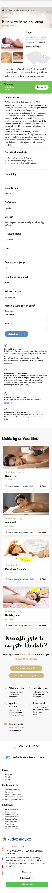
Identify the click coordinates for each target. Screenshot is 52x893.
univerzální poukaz (25, 659)
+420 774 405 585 (29, 746)
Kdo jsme (8, 774)
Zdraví (10, 10)
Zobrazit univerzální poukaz (26, 675)
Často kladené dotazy (13, 794)
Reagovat (8, 364)
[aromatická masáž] (18, 57)
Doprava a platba (11, 814)
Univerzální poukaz (12, 821)
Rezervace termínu (12, 816)
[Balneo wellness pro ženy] (12, 41)
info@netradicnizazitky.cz (29, 757)
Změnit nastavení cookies (14, 799)
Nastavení (26, 872)
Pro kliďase (40, 37)
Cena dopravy (10, 824)
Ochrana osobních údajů (14, 796)
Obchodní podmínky (12, 789)
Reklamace (9, 792)
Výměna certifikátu (12, 826)
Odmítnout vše (27, 878)
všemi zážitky (26, 654)
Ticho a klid (31, 42)
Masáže (30, 37)
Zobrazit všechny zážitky (26, 668)
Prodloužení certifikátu (13, 828)
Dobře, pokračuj (27, 884)
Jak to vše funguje (11, 809)
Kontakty (8, 779)
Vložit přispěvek (15, 334)
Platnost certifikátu (11, 819)
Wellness (41, 42)
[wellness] (6, 57)
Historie (8, 777)
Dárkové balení (10, 812)
